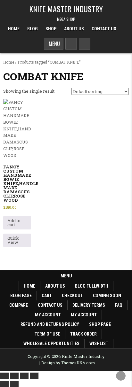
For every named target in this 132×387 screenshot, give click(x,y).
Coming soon (107, 295)
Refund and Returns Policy (50, 324)
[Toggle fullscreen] (14, 375)
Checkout (72, 295)
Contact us (50, 305)
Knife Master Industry (66, 8)
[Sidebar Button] (84, 44)
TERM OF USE (47, 334)
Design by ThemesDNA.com (68, 362)
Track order (83, 334)
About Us (74, 28)
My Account (84, 314)
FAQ (118, 305)
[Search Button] (71, 44)
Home (14, 28)
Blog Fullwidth (91, 286)
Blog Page (21, 295)
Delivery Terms (88, 305)
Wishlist (98, 343)
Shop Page (100, 324)
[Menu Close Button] (124, 26)
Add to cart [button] (14, 223)
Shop (50, 28)
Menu (53, 44)
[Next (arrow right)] (14, 384)
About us (55, 286)
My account (48, 314)
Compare (18, 305)
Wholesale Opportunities (51, 343)
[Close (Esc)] (34, 375)
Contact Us (104, 28)
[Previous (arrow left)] (4, 384)
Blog (32, 28)
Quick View (13, 240)
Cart (47, 295)
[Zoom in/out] (4, 375)
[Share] (24, 375)
